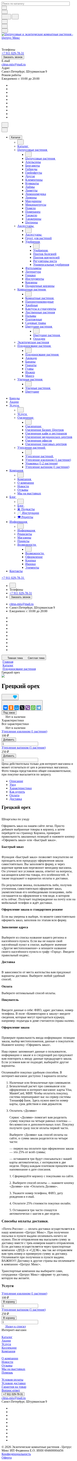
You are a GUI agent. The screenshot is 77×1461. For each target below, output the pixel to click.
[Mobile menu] (5, 30)
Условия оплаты (12, 1379)
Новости (7, 1362)
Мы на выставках (13, 1369)
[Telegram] (38, 707)
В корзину (9, 1301)
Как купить (17, 791)
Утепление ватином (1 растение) (24, 747)
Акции (6, 1340)
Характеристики (20, 788)
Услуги (6, 1344)
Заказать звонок (13, 57)
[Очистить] (4, 8)
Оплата (14, 795)
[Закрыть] (5, 130)
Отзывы (7, 1365)
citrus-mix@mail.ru (14, 64)
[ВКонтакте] (5, 707)
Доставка (15, 799)
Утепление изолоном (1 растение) (24, 731)
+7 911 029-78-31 (13, 1394)
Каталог (7, 1337)
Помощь (7, 1372)
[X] (22, 707)
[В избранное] (10, 697)
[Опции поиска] (5, 12)
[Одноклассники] (11, 707)
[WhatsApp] (33, 707)
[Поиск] (5, 125)
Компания (8, 1351)
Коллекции (9, 1347)
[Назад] (20, 142)
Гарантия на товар (14, 1386)
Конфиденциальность (16, 1454)
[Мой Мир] (16, 707)
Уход (12, 784)
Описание (16, 781)
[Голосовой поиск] (6, 16)
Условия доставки (14, 1383)
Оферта (7, 1457)
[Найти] (15, 16)
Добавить (8, 739)
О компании (10, 1358)
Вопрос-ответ (11, 1390)
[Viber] (27, 707)
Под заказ (9, 712)
